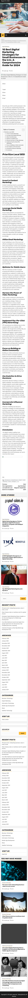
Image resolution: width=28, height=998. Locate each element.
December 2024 (6, 672)
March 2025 (5, 665)
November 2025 (6, 645)
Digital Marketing (5, 46)
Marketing (5, 481)
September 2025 (6, 650)
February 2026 (5, 638)
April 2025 (4, 662)
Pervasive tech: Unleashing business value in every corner (13, 885)
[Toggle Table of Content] (22, 130)
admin (11, 70)
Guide (24, 480)
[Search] (26, 35)
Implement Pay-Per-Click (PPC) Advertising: (13, 142)
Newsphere (21, 994)
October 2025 (5, 648)
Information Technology (8, 703)
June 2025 (4, 658)
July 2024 (4, 684)
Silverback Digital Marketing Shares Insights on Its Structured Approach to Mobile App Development (13, 618)
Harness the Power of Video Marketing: (15, 140)
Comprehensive (14, 480)
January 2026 (5, 641)
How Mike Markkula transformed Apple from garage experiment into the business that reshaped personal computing (13, 623)
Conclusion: (9, 150)
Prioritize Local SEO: (9, 132)
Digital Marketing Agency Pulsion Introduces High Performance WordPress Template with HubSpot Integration (12, 524)
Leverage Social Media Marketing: (14, 135)
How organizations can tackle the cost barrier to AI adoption (8, 486)
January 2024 (5, 689)
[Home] (3, 35)
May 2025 (4, 660)
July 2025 (4, 655)
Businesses (7, 480)
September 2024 (6, 680)
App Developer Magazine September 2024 (20, 486)
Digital (20, 480)
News (3, 708)
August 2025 (5, 653)
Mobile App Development (8, 705)
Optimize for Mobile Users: (12, 138)
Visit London (5, 719)
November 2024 (6, 675)
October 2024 (5, 677)
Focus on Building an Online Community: (15, 145)
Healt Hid (4, 854)
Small (9, 481)
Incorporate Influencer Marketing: (14, 148)
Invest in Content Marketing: (12, 133)
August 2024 (5, 682)
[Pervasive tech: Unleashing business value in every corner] (14, 871)
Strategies (14, 481)
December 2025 (6, 643)
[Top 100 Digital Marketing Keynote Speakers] (14, 575)
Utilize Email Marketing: (12, 137)
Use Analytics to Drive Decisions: (13, 146)
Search (5, 729)
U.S (17, 481)
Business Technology (7, 698)
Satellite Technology (7, 710)
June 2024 (4, 687)
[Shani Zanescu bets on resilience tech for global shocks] (14, 902)
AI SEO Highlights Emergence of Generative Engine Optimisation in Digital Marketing (12, 557)
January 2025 (5, 670)
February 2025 (5, 667)
